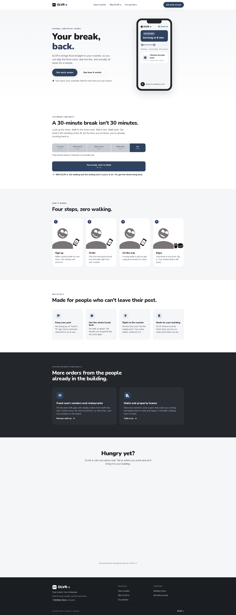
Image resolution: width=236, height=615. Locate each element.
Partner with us (64, 418)
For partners (131, 5)
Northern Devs (60, 600)
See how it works (92, 72)
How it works (100, 5)
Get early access (173, 5)
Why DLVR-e (115, 5)
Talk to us (128, 418)
